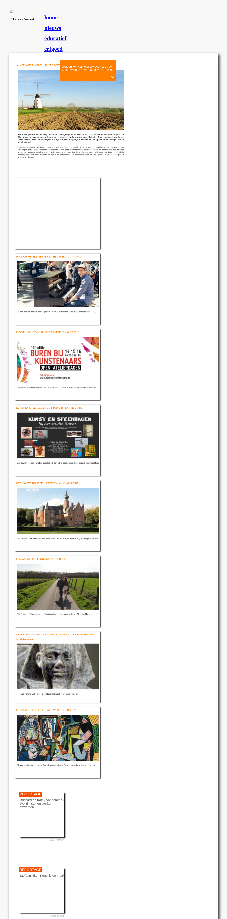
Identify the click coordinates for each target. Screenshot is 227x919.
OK (113, 77)
